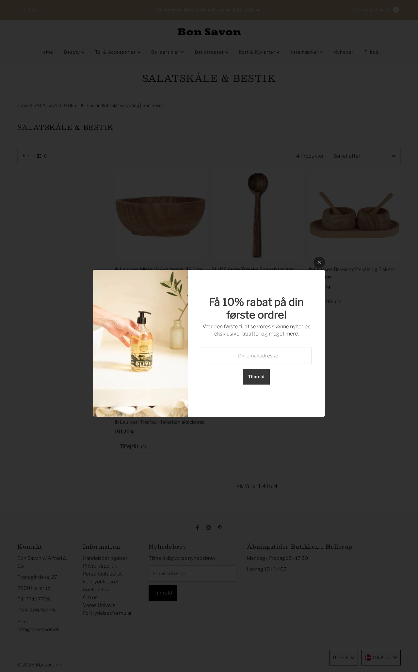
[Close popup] (319, 262)
